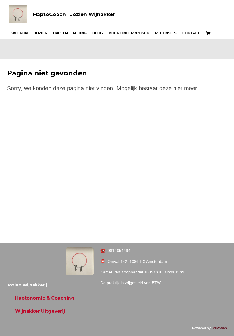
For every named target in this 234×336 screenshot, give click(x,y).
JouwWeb (219, 328)
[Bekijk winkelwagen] (208, 33)
